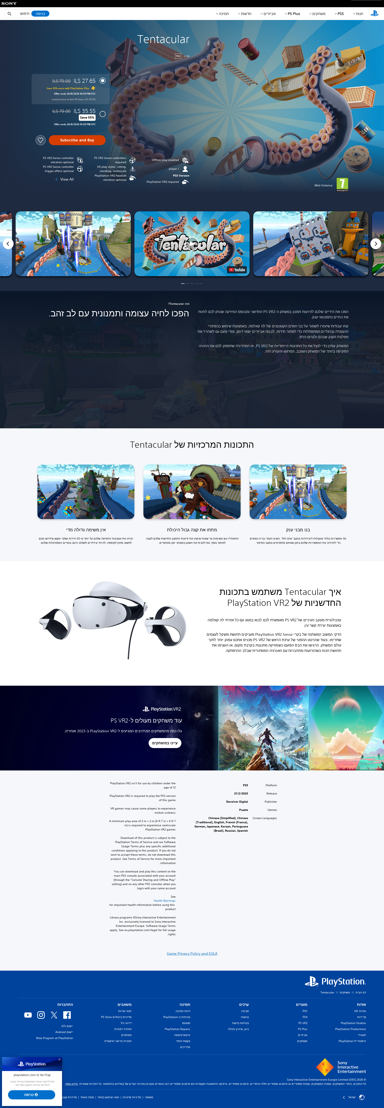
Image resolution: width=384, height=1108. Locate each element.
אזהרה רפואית (123, 1029)
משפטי (149, 1097)
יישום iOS (67, 1026)
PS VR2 (302, 1023)
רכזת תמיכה (183, 1011)
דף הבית (361, 992)
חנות (359, 13)
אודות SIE (360, 1011)
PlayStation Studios (353, 1023)
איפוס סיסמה (182, 1035)
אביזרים (270, 13)
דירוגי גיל (126, 1023)
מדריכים (185, 1047)
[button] (192, 243)
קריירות (361, 1017)
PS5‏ (341, 13)
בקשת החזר (183, 1041)
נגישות (245, 1017)
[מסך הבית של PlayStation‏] (375, 13)
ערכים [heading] (244, 1004)
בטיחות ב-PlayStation (176, 1017)
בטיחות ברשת (240, 1023)
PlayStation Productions (350, 1029)
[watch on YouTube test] (237, 269)
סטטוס (186, 1023)
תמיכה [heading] (185, 1004)
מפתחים (126, 1035)
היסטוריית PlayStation (352, 1041)
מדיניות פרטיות (132, 1097)
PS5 (305, 1011)
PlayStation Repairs (177, 1029)
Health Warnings (165, 900)
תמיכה (224, 13)
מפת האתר (87, 1097)
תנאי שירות (125, 1011)
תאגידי (362, 1035)
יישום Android (64, 1032)
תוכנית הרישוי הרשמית (118, 1041)
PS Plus (294, 13)
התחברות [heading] (65, 1004)
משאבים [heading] (125, 1004)
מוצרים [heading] (301, 1004)
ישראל (352, 1097)
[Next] (375, 243)
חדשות (246, 13)
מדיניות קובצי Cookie (64, 1097)
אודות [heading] (361, 1004)
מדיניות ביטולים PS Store (116, 1017)
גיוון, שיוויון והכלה (238, 1029)
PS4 (305, 1017)
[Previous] (8, 243)
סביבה (245, 1011)
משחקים (318, 13)
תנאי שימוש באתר (108, 1097)
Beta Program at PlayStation (54, 1038)
